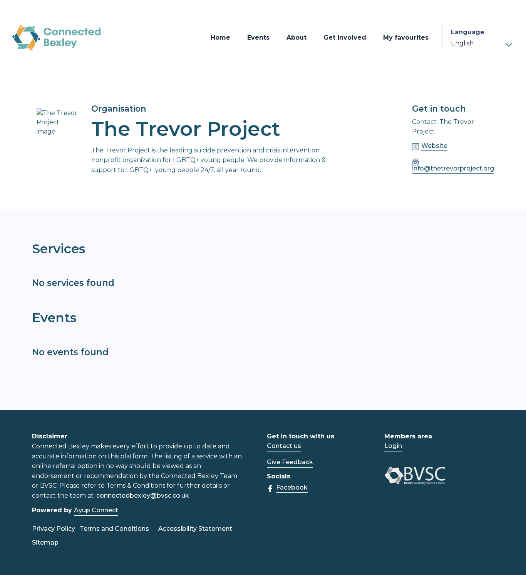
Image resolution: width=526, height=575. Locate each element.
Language (467, 32)
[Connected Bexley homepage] (56, 38)
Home (220, 37)
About (296, 37)
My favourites (406, 37)
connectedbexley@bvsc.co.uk (142, 495)
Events (258, 37)
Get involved (344, 37)
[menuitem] (220, 37)
